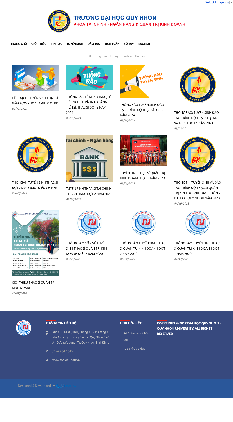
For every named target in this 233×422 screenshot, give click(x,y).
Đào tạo (94, 44)
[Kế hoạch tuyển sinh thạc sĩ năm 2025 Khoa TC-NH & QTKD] (35, 78)
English (144, 44)
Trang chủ (19, 44)
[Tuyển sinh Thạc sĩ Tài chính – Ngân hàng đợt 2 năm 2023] (89, 158)
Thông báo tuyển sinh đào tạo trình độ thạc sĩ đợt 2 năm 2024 (142, 110)
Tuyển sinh (75, 44)
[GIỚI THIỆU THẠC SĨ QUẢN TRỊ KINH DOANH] (35, 243)
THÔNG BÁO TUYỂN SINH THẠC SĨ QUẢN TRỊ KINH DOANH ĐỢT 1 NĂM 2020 (197, 248)
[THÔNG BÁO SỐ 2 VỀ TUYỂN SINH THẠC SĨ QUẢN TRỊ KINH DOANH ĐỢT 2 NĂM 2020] (89, 223)
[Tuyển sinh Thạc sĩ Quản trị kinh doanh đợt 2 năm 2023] (143, 150)
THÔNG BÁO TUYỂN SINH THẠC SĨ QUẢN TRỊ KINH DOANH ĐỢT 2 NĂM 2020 (142, 248)
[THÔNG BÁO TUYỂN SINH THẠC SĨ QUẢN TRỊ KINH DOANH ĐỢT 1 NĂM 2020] (197, 223)
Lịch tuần (112, 44)
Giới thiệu (38, 44)
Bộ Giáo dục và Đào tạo (136, 336)
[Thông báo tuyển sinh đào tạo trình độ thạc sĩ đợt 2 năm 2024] (143, 81)
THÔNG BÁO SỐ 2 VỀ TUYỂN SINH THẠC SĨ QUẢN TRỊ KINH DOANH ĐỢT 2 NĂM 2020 (87, 248)
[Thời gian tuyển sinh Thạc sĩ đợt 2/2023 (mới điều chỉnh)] (35, 155)
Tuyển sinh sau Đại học (129, 56)
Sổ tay (129, 44)
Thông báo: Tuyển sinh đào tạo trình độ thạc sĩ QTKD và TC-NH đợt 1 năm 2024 (196, 118)
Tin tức (56, 44)
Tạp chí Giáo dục (134, 348)
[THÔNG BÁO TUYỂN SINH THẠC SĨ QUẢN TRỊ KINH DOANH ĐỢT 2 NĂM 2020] (143, 223)
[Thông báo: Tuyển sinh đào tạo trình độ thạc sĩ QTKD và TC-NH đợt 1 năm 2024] (197, 85)
